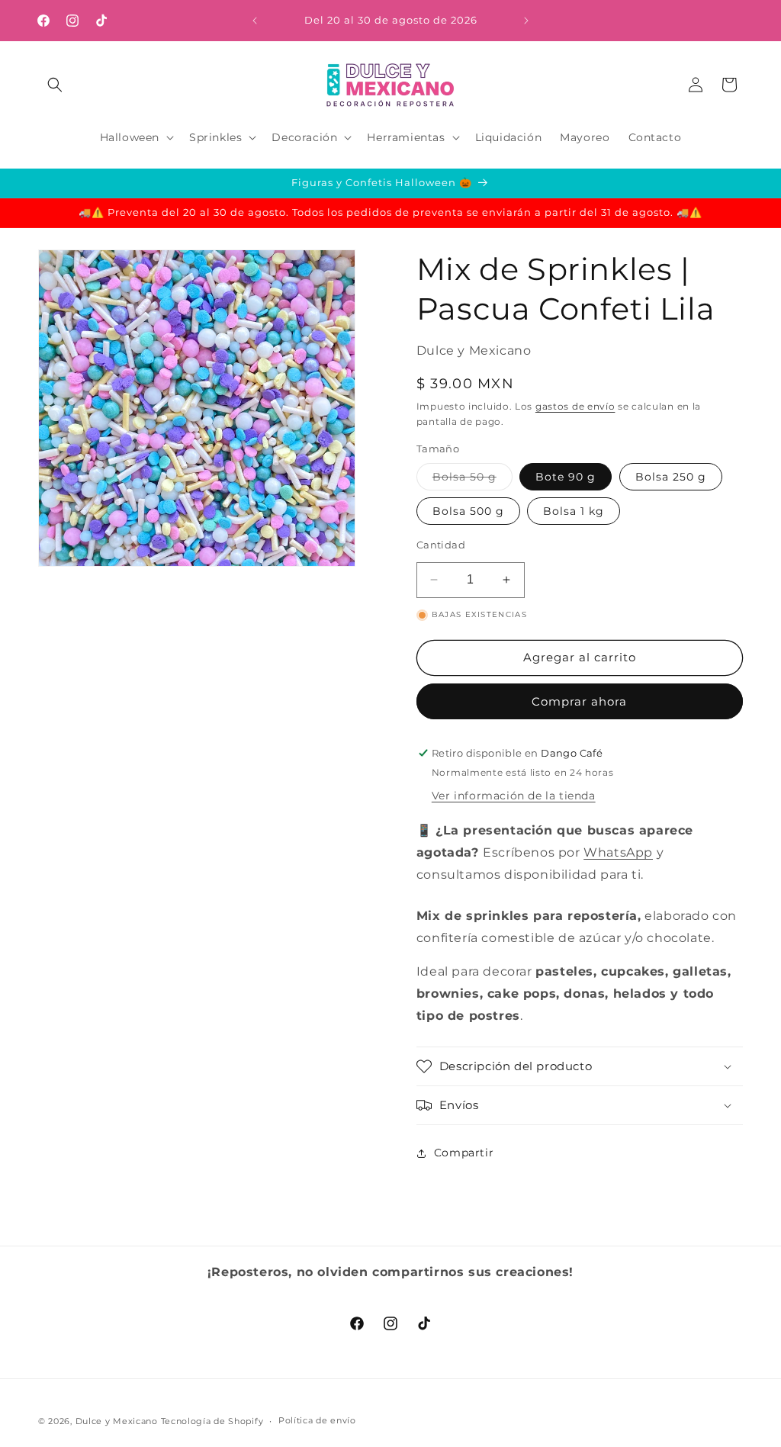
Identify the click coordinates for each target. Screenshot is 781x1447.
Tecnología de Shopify (212, 1421)
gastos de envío (575, 406)
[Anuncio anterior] (255, 20)
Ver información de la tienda (514, 795)
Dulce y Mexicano (117, 1421)
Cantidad (440, 545)
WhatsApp (618, 852)
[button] (55, 84)
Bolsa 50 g (472, 479)
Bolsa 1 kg (573, 511)
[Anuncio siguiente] (526, 20)
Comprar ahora (579, 701)
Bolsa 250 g (670, 477)
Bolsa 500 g (468, 511)
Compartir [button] (463, 1152)
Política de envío (317, 1420)
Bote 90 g (565, 477)
